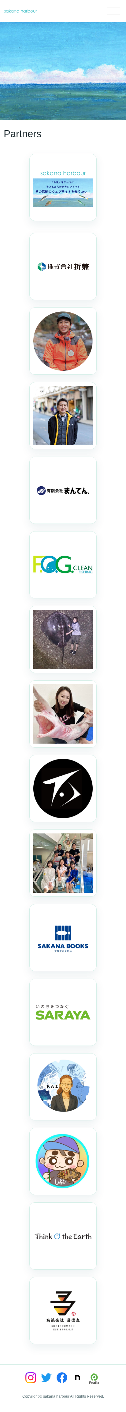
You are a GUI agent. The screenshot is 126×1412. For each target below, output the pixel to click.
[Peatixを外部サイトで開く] (94, 1378)
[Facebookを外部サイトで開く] (62, 1377)
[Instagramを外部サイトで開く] (30, 1377)
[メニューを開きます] (113, 11)
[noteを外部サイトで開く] (77, 1377)
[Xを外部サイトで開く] (46, 1377)
